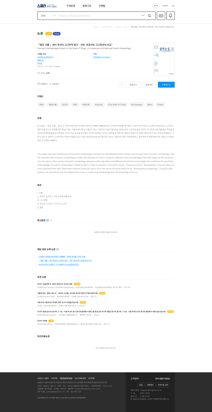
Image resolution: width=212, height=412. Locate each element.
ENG (173, 6)
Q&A (141, 385)
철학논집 (40, 60)
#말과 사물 (53, 104)
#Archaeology (136, 104)
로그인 (156, 6)
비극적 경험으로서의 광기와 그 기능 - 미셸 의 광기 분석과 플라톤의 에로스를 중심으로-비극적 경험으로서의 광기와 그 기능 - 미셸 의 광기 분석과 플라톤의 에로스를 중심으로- (101, 311)
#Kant (149, 104)
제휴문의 (150, 385)
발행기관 (87, 5)
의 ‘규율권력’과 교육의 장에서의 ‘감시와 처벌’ (55, 284)
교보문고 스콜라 (43, 378)
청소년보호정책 (80, 378)
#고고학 (65, 104)
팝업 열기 (51, 220)
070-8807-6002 (162, 378)
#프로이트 (86, 104)
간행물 (102, 5)
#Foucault (99, 104)
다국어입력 (161, 19)
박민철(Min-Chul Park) (101, 57)
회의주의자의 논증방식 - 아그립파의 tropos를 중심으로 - (59, 264)
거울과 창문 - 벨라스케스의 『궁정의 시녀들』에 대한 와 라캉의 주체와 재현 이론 (67, 293)
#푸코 (42, 104)
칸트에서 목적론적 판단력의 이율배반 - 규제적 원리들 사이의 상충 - (62, 256)
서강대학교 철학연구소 (45, 57)
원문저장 (149, 84)
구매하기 (165, 84)
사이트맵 (91, 378)
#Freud (160, 104)
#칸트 (75, 104)
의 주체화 (42, 321)
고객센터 (165, 6)
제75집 (39, 63)
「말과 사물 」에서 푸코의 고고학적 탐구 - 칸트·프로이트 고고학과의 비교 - (66, 260)
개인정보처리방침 (66, 378)
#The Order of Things (117, 104)
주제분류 (70, 5)
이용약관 (54, 378)
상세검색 (142, 17)
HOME (96, 27)
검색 (149, 17)
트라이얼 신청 (163, 385)
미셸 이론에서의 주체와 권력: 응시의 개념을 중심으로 (57, 302)
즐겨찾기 (170, 19)
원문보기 (133, 84)
